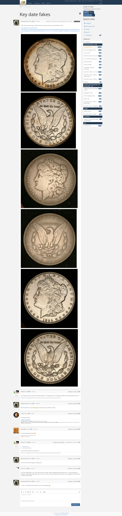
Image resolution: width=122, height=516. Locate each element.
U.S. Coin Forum (77, 21)
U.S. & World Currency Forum (92, 58)
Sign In (100, 3)
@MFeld (23, 407)
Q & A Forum (92, 53)
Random (92, 82)
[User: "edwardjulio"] (16, 430)
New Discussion (87, 15)
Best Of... (49, 3)
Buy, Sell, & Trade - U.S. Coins (92, 71)
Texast (22, 413)
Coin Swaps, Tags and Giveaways (92, 68)
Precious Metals (92, 64)
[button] (80, 13)
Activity (43, 3)
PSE (86, 0)
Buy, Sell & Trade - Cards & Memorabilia (92, 102)
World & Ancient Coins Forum (92, 55)
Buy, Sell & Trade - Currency (92, 79)
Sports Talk (92, 98)
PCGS (80, 0)
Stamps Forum (92, 111)
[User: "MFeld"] (16, 393)
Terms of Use (64, 514)
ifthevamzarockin (25, 21)
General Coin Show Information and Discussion (92, 120)
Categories (30, 3)
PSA (83, 0)
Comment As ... (75, 504)
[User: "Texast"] (16, 415)
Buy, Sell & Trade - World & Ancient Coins (92, 75)
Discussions (37, 3)
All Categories (87, 42)
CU (96, 0)
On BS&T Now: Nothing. (25, 419)
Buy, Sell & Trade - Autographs (92, 106)
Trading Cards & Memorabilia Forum (92, 89)
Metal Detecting (92, 61)
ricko (22, 468)
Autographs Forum (92, 93)
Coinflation (100, 0)
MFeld (22, 391)
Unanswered (93, 35)
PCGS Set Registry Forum (92, 50)
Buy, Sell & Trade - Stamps (92, 114)
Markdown (28, 500)
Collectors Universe (65, 513)
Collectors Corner (73, 0)
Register (91, 12)
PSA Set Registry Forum (92, 95)
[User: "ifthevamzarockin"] (16, 23)
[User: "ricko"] (16, 468)
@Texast (24, 446)
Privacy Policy (58, 514)
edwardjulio (23, 429)
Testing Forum (92, 125)
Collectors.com (91, 0)
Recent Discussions (90, 26)
